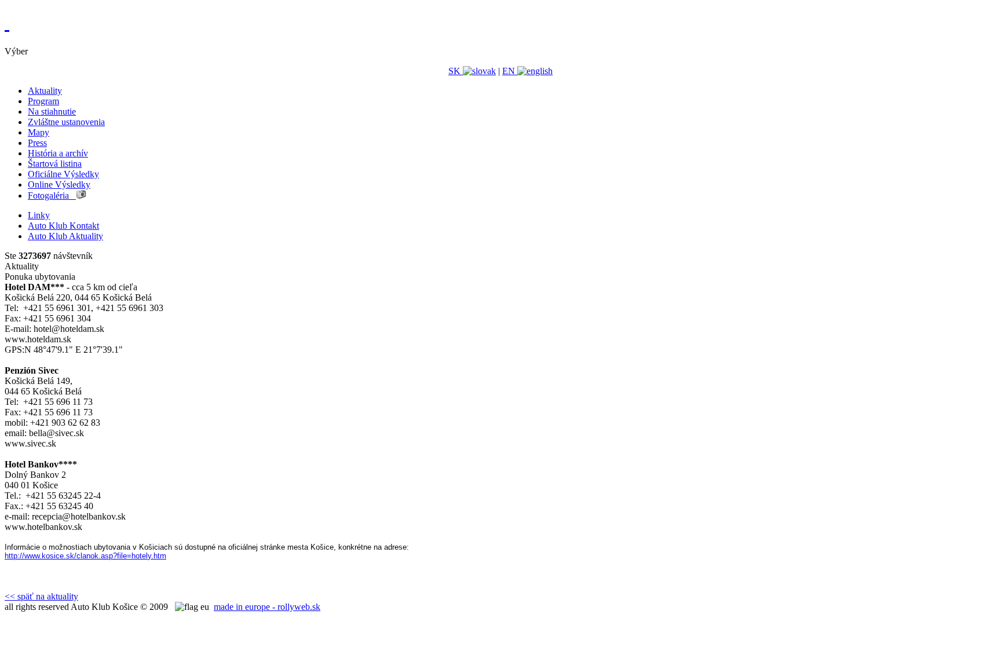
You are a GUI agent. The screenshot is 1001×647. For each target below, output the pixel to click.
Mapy (38, 132)
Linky (39, 215)
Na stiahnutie (52, 111)
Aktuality (45, 91)
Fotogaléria (52, 195)
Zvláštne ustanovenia (66, 122)
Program (43, 101)
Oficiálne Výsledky (63, 174)
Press (37, 143)
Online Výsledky (59, 184)
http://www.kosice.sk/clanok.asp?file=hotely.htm (85, 555)
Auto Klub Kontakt (63, 226)
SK (455, 71)
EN (509, 71)
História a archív (58, 153)
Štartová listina (55, 164)
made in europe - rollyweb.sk (267, 607)
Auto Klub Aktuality (65, 236)
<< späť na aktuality (41, 596)
